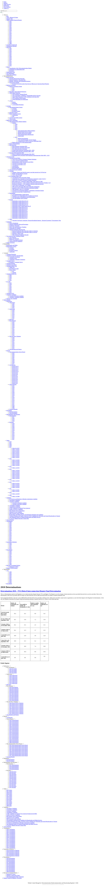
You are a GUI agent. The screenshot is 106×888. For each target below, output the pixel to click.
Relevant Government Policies (10, 872)
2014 (10, 35)
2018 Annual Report (14, 729)
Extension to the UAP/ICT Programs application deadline (25, 188)
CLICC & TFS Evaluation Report (20, 160)
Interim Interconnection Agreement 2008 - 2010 (23, 151)
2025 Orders (9, 790)
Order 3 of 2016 (15, 462)
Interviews (11, 319)
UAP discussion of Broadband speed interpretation (23, 197)
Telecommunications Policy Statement (15, 876)
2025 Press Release (13, 687)
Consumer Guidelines (11, 811)
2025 (10, 21)
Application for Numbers (15, 228)
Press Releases (9, 686)
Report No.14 (15, 366)
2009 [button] (10, 495)
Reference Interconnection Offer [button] (16, 152)
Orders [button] (7, 440)
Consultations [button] (9, 521)
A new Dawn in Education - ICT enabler (21, 185)
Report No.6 (15, 376)
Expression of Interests (8, 849)
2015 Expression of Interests (12, 854)
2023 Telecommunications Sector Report (18, 747)
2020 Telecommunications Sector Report (18, 751)
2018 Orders (9, 794)
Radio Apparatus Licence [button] (15, 113)
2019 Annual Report (14, 728)
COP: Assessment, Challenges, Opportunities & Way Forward (26, 95)
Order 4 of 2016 (15, 461)
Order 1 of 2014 (15, 478)
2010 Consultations (10, 847)
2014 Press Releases (13, 697)
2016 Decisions (12, 780)
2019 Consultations (10, 836)
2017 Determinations (14, 765)
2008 (10, 43)
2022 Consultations (10, 832)
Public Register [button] (6, 300)
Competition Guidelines (14, 505)
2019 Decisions (12, 777)
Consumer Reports (10, 263)
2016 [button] (10, 458)
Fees (13, 116)
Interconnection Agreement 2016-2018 (21, 147)
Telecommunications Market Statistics (26, 130)
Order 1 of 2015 (15, 467)
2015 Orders (9, 798)
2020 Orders (9, 792)
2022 (10, 25)
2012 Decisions (12, 786)
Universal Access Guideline (15, 169)
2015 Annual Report (14, 733)
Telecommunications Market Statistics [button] (17, 121)
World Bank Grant (10, 72)
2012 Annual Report (14, 737)
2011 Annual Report (13, 738)
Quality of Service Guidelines (16, 509)
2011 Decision (12, 787)
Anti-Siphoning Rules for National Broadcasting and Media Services (24, 517)
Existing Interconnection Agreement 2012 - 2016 (23, 150)
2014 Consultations (10, 842)
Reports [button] (11, 199)
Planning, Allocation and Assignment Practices (19, 81)
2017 (10, 31)
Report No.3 (15, 380)
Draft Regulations (13, 411)
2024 (10, 22)
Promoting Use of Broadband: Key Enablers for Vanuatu (25, 195)
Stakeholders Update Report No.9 (20, 207)
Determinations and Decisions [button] (13, 414)
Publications (6, 5)
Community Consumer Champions (17, 259)
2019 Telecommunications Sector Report (18, 753)
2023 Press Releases (13, 688)
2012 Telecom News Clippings (16, 713)
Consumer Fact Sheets (11, 264)
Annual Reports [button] (12, 384)
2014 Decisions (12, 783)
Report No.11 (15, 370)
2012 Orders (9, 801)
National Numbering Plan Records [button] (17, 229)
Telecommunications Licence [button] (15, 107)
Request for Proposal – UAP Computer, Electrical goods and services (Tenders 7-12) (31, 182)
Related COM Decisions (12, 568)
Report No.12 (15, 368)
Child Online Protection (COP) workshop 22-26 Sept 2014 (25, 96)
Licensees (14, 108)
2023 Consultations (10, 830)
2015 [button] (10, 466)
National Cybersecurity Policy (13, 875)
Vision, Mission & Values (12, 17)
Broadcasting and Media (11, 245)
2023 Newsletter (13, 672)
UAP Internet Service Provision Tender (21, 177)
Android (14, 272)
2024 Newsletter (13, 671)
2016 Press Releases (13, 695)
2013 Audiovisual (13, 680)
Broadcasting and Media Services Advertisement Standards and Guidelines (26, 514)
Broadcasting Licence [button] (11, 246)
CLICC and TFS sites (17, 175)
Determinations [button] (12, 415)
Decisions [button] (11, 422)
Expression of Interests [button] (11, 542)
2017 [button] (10, 447)
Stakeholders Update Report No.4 (20, 214)
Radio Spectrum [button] (10, 77)
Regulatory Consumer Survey (16, 262)
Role (7, 16)
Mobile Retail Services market (25, 132)
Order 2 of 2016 (15, 463)
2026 (10, 48)
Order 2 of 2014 (15, 477)
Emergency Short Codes (17, 233)
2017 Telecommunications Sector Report (18, 755)
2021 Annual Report (14, 725)
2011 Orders (9, 803)
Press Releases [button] (12, 320)
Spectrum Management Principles (17, 78)
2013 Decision (12, 784)
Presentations (6, 857)
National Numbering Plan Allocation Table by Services (24, 232)
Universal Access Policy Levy (19, 164)
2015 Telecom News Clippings (16, 709)
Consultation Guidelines (14, 506)
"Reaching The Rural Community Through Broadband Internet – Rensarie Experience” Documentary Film (36, 220)
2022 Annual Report (14, 724)
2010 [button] (10, 492)
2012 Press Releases (13, 700)
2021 (10, 26)
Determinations (15, 167)
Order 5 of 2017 (15, 452)
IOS (13, 271)
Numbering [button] (9, 221)
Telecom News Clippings (12, 701)
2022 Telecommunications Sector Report (18, 749)
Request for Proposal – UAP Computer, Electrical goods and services (28, 184)
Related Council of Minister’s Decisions (12, 878)
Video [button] (10, 219)
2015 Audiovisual (13, 678)
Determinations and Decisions (10, 762)
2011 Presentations (10, 870)
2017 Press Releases (13, 693)
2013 (10, 37)
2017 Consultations (10, 838)
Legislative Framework (11, 44)
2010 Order (9, 804)
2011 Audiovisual (13, 683)
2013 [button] (16, 129)
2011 (10, 39)
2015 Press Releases (13, 696)
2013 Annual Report (14, 736)
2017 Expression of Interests (12, 853)
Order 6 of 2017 (15, 450)
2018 (10, 30)
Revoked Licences (13, 250)
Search (2, 10)
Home (4, 1)
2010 (10, 41)
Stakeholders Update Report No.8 (20, 208)
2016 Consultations (10, 839)
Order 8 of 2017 (15, 448)
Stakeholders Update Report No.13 (20, 202)
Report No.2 (15, 382)
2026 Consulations (10, 829)
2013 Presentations (10, 867)
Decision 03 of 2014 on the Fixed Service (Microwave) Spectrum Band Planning (30, 83)
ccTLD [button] (11, 100)
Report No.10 (15, 371)
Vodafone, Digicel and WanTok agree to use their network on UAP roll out (29, 172)
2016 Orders (9, 796)
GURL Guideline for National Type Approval (19, 508)
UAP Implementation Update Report (20, 194)
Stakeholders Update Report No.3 (20, 215)
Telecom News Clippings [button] (15, 336)
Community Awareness (14, 257)
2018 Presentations (10, 861)
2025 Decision (12, 773)
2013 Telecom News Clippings (16, 712)
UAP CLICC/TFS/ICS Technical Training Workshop (24, 159)
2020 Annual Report (14, 726)
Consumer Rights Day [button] (11, 273)
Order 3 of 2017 (15, 454)
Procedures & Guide (14, 268)
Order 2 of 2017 (15, 456)
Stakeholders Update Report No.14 (20, 201)
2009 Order (9, 805)
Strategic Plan (9, 18)
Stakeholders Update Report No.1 (20, 218)
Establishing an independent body (17, 69)
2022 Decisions (12, 774)
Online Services (7, 4)
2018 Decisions (12, 778)
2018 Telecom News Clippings (16, 705)
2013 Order (9, 800)
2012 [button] (16, 137)
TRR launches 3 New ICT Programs (20, 189)
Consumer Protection (11, 254)
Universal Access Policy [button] (14, 158)
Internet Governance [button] (11, 85)
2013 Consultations (10, 843)
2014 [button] (10, 469)
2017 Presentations (10, 862)
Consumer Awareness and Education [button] (14, 255)
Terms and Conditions (11, 74)
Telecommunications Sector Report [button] (17, 352)
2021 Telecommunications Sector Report (18, 750)
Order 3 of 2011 (15, 490)
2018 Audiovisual (13, 675)
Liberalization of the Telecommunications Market (20, 68)
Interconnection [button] (12, 145)
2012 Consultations (10, 845)
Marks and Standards (14, 238)
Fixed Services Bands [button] (14, 82)
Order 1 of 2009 (15, 496)
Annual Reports (10, 719)
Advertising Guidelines (14, 500)
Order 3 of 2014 (15, 475)
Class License (12, 119)
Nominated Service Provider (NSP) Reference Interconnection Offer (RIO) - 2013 (30, 155)
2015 (10, 34)
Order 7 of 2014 (15, 470)
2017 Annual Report (14, 730)
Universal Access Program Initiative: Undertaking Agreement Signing (28, 190)
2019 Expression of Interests (12, 850)
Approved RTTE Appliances (15, 241)
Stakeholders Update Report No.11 (20, 204)
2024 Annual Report (14, 721)
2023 (10, 24)
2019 (10, 29)
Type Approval (12, 237)
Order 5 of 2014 (15, 473)
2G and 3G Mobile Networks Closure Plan (19, 518)
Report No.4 (15, 379)
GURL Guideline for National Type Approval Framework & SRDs (21, 813)
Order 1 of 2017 (15, 457)
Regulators (11, 70)
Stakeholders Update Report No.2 (20, 216)
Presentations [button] (12, 193)
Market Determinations (14, 143)
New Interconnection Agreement (19, 149)
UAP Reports (9, 717)
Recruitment (9, 583)
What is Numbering (13, 223)
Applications (15, 115)
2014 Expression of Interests (12, 855)
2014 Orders (9, 799)
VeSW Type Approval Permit (16, 240)
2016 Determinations (14, 766)
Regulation (14, 103)
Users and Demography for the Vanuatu (27, 139)
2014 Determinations (14, 767)
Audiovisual (9, 674)
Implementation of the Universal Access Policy (22, 162)
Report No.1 (15, 383)
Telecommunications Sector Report (14, 743)
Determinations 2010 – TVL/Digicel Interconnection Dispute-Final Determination (31, 591)
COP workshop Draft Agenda (19, 98)
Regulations (6, 758)
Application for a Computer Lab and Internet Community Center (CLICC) (29, 178)
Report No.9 (15, 372)
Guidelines (5, 807)
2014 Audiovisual (13, 679)
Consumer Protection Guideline (16, 296)
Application (12, 251)
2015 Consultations (10, 841)
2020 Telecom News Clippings (16, 703)
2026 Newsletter (13, 668)
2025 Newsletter (13, 670)
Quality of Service (10, 242)
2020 (10, 27)
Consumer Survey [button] (10, 260)
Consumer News (13, 258)
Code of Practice (10, 519)
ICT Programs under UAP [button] (15, 176)
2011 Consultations (10, 846)
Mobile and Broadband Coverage (19, 173)
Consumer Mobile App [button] (11, 266)
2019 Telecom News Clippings (16, 704)
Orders (5, 788)
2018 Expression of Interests (12, 851)
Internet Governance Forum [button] (15, 86)
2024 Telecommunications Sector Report (18, 746)
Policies (14, 102)
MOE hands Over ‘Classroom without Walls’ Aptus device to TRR (27, 181)
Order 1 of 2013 (15, 480)
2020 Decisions (12, 775)
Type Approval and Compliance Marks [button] (15, 236)
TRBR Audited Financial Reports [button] (14, 20)
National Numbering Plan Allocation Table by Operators (25, 231)
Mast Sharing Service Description (17, 510)
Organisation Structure (11, 46)
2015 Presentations (10, 865)
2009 (10, 42)
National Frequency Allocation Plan (17, 80)
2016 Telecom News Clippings (16, 708)
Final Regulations (13, 413)
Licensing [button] (8, 106)
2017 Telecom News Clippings (16, 707)
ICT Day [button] (8, 281)
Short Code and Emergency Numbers (17, 227)
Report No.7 (15, 375)
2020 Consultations (10, 834)
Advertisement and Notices (15, 349)
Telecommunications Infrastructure (26, 134)
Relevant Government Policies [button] (13, 565)
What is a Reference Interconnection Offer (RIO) (23, 154)
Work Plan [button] (8, 47)
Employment (21, 136)
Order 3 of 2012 (15, 484)
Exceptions (14, 109)
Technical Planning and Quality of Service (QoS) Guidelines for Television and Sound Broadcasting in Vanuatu (34, 516)
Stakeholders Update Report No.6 (20, 211)
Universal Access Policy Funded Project (21, 191)
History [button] (8, 67)
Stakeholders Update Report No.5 (20, 212)
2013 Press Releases (13, 699)
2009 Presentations (10, 871)
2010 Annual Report (14, 739)
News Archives (6, 7)
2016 (10, 33)
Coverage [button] (11, 171)
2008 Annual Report (14, 742)
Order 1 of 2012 (15, 487)
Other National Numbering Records (20, 234)
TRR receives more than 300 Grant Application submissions (25, 186)
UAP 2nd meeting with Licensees (19, 198)
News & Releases (10, 667)
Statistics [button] (14, 123)
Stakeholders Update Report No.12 (20, 203)
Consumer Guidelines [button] (11, 294)
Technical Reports (13, 409)
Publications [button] (9, 301)
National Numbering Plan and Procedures (18, 224)
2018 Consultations (10, 837)
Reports (5, 716)
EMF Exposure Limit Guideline (16, 513)
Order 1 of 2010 (15, 493)
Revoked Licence (16, 111)
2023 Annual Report (14, 723)
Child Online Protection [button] (14, 93)
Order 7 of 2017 (15, 449)
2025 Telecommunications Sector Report (18, 745)
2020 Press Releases (13, 690)
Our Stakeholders (10, 73)
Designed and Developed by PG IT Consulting (53, 884)
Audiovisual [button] (12, 309)
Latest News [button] (12, 302)
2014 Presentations (10, 866)
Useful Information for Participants (20, 99)
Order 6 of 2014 (15, 471)
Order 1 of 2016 (15, 465)
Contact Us (6, 8)
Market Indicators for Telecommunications (21, 142)
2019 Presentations (10, 859)
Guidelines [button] (8, 497)
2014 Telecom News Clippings (16, 710)
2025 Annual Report (14, 720)
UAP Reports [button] (12, 365)
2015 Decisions (12, 782)
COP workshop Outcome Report (19, 94)
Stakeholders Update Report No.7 (20, 210)
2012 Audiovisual (13, 682)
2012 (10, 38)
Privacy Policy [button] (12, 270)
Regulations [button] (9, 410)
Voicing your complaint (11, 298)
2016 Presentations (10, 863)
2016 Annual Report (14, 732)
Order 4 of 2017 (15, 453)
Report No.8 (15, 374)
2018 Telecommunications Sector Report (18, 754)
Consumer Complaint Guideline (16, 297)
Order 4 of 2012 (15, 483)
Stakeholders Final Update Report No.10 (21, 206)
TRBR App (12, 267)
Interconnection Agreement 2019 (19, 146)
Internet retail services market (24, 133)
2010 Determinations (14, 769)
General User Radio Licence (15, 117)
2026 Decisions (12, 771)
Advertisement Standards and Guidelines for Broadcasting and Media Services (24, 820)
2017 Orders (9, 795)
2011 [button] (10, 488)
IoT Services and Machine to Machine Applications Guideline (23, 499)
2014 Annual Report (14, 734)
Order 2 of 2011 (15, 491)
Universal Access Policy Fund (19, 163)
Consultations (15, 165)
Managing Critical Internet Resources (17, 91)
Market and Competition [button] (11, 120)
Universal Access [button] (10, 156)
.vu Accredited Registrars (18, 104)
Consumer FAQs (10, 293)
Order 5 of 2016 (15, 460)
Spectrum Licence (13, 112)
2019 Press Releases (13, 691)
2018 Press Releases (13, 692)
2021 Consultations (10, 833)
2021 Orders (9, 791)
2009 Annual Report (14, 741)
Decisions (8, 770)
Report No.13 (15, 367)
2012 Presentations (10, 868)
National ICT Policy (13, 566)
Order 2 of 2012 (15, 486)
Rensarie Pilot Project (17, 168)
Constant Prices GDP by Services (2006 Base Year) (29, 141)
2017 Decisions (12, 779)
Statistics (5, 3)
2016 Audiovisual (13, 676)
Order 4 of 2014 (15, 474)
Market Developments (23, 138)
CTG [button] (7, 570)
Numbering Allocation (14, 225)
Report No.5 (15, 378)
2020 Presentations (10, 858)
